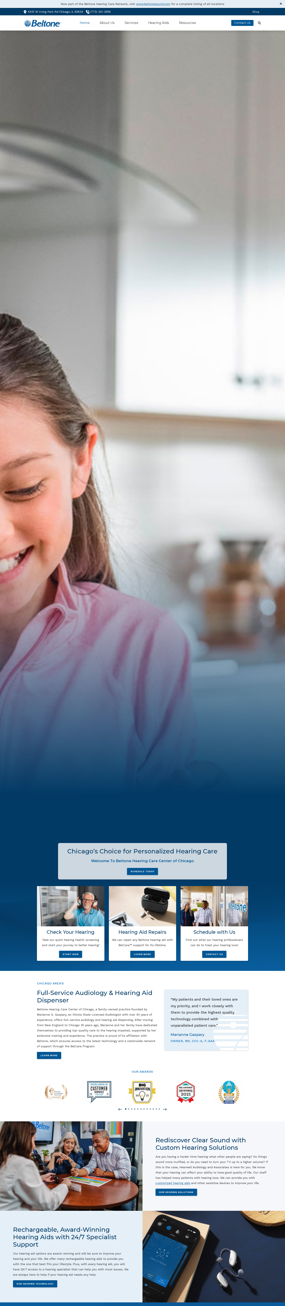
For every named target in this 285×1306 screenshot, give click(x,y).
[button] (120, 1109)
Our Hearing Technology (35, 1283)
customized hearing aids (173, 1183)
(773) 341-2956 (100, 11)
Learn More (49, 1055)
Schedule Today (142, 871)
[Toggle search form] (259, 22)
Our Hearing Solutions (176, 1192)
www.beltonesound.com (153, 4)
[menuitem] (255, 12)
